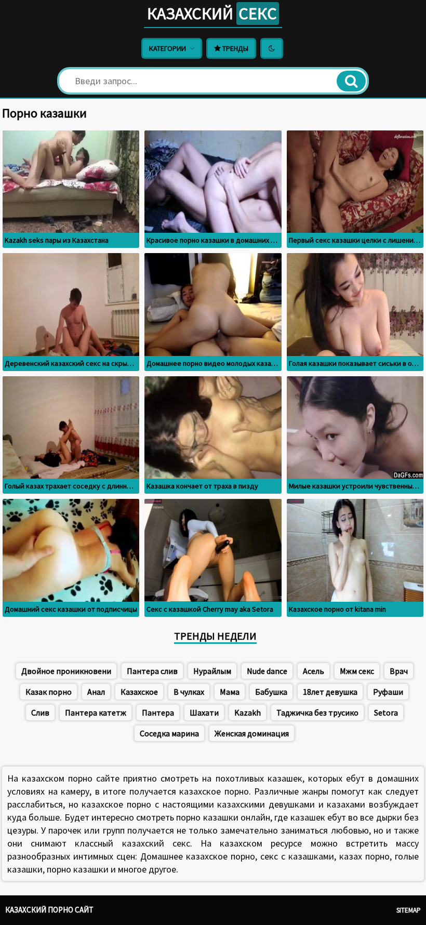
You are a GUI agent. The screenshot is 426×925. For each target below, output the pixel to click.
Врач (399, 671)
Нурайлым (212, 671)
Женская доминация (252, 733)
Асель (313, 671)
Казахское (139, 691)
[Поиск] (351, 81)
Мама (229, 691)
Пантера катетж (95, 712)
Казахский (212, 13)
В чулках (189, 691)
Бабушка (271, 691)
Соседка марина (169, 733)
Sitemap (408, 910)
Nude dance (267, 671)
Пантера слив (152, 671)
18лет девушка (330, 691)
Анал (96, 691)
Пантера (158, 712)
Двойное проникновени (66, 671)
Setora (386, 712)
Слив (40, 712)
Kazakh (247, 712)
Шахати (204, 712)
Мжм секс (357, 671)
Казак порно (48, 691)
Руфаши (388, 691)
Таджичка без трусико (317, 712)
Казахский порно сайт (49, 910)
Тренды (234, 48)
